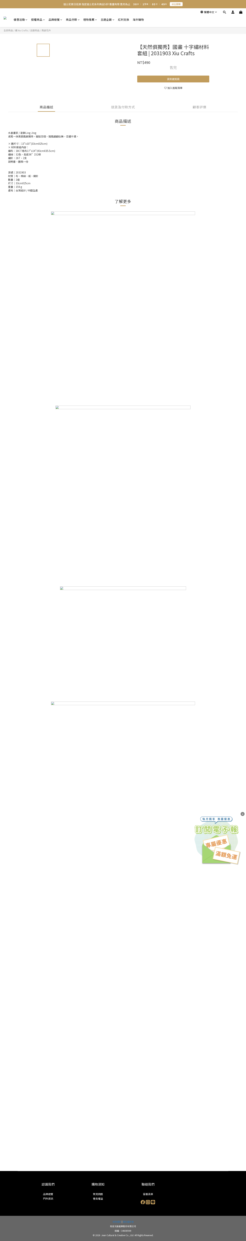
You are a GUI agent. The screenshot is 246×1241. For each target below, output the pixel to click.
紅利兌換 (123, 19)
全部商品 (8, 30)
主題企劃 (106, 19)
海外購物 (138, 19)
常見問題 (98, 1194)
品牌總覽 (54, 19)
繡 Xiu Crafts (21, 30)
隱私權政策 (128, 1221)
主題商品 (34, 30)
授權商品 (36, 19)
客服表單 (148, 1194)
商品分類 (71, 19)
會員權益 (98, 1198)
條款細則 (117, 1221)
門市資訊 (48, 1198)
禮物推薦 (88, 19)
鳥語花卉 (46, 30)
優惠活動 (19, 19)
